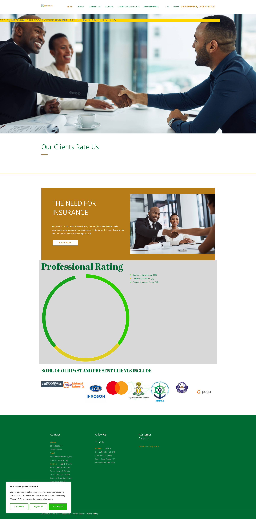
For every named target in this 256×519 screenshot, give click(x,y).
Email (52, 453)
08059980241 (56, 446)
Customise (19, 506)
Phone (53, 442)
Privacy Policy (92, 514)
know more (65, 243)
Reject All (38, 506)
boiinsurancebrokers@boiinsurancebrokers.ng (61, 458)
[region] (38, 497)
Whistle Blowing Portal (149, 446)
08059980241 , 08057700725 (198, 7)
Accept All (58, 506)
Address (53, 464)
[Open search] (168, 7)
